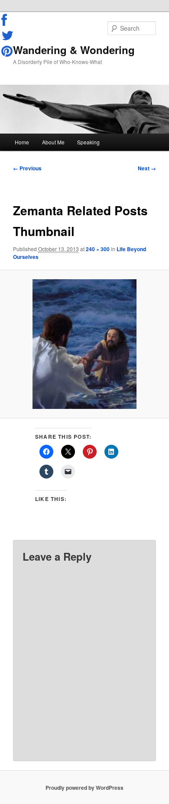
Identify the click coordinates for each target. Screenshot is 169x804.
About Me (53, 142)
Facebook (7, 20)
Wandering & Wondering (74, 49)
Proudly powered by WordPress (85, 787)
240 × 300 (98, 249)
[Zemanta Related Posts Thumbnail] (84, 344)
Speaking (88, 142)
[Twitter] (7, 35)
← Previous (27, 168)
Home (22, 142)
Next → (147, 168)
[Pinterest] (7, 51)
